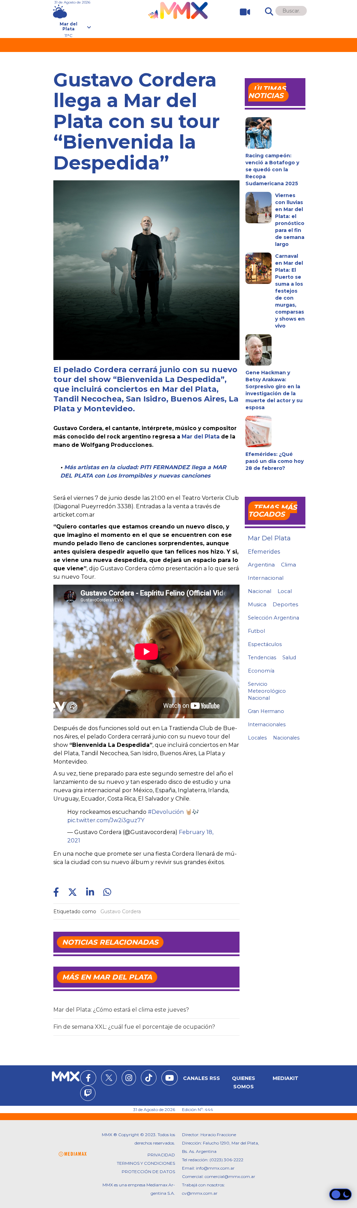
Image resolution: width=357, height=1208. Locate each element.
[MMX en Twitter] (109, 1078)
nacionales (286, 738)
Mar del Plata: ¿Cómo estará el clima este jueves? (121, 1009)
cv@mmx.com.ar (200, 1193)
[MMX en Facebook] (88, 1079)
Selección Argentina (273, 618)
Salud (289, 657)
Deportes (285, 604)
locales (257, 738)
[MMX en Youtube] (169, 1079)
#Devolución (166, 812)
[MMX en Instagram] (129, 1079)
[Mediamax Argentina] (72, 1154)
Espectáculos (265, 644)
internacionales (267, 724)
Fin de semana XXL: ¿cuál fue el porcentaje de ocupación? (134, 1026)
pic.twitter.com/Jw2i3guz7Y (105, 820)
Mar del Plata (201, 436)
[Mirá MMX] (242, 12)
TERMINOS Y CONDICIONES (146, 1163)
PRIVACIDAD (161, 1154)
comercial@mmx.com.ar (230, 1176)
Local (285, 591)
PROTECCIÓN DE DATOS (148, 1171)
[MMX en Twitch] (88, 1094)
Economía (261, 671)
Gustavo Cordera (120, 911)
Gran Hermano (266, 711)
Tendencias (262, 657)
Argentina (261, 564)
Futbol (256, 631)
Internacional (265, 578)
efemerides (264, 551)
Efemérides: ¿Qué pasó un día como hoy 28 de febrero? (274, 461)
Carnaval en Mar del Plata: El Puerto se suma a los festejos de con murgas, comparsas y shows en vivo (290, 291)
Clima (288, 564)
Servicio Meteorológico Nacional (267, 691)
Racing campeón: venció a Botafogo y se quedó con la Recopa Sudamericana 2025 (272, 169)
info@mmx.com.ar (215, 1168)
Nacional (259, 591)
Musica (257, 604)
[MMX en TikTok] (149, 1078)
